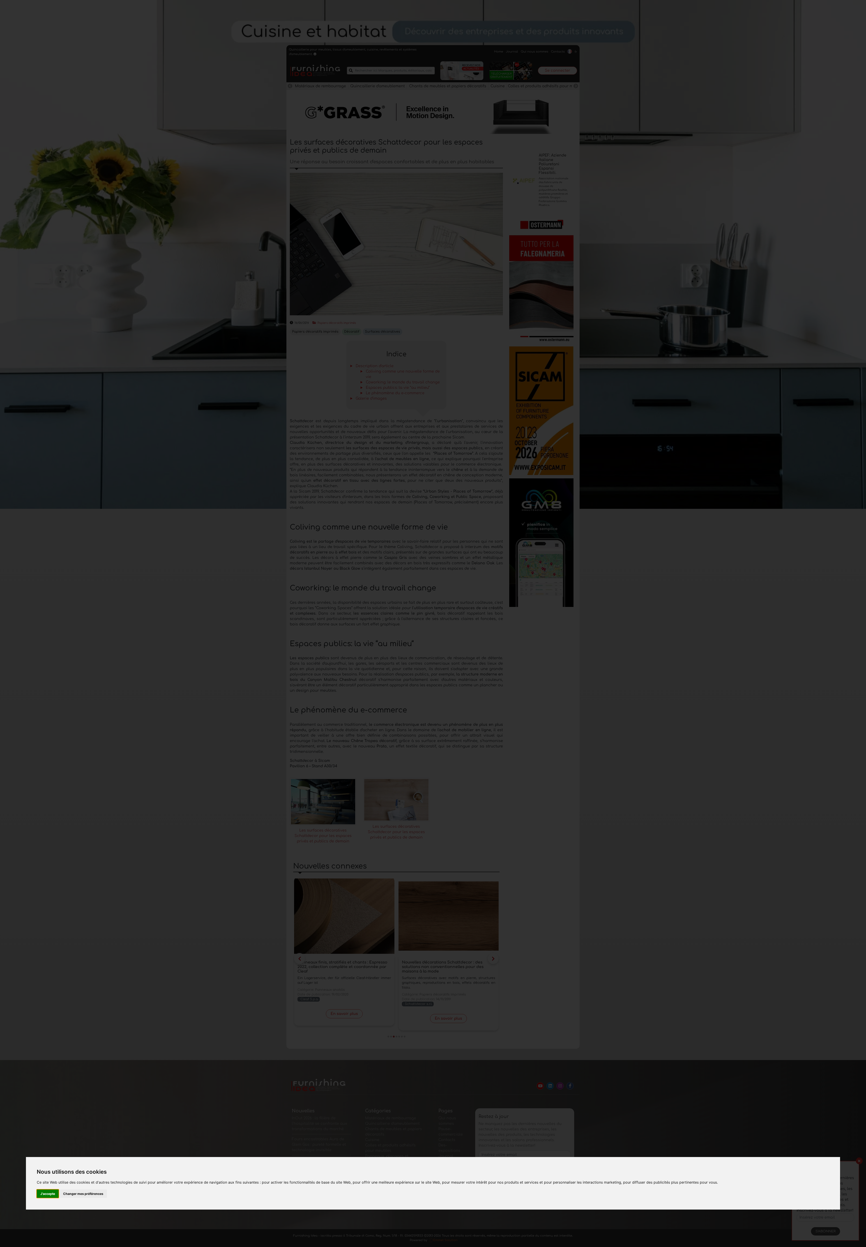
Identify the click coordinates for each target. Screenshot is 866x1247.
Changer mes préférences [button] (83, 1194)
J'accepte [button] (47, 1194)
